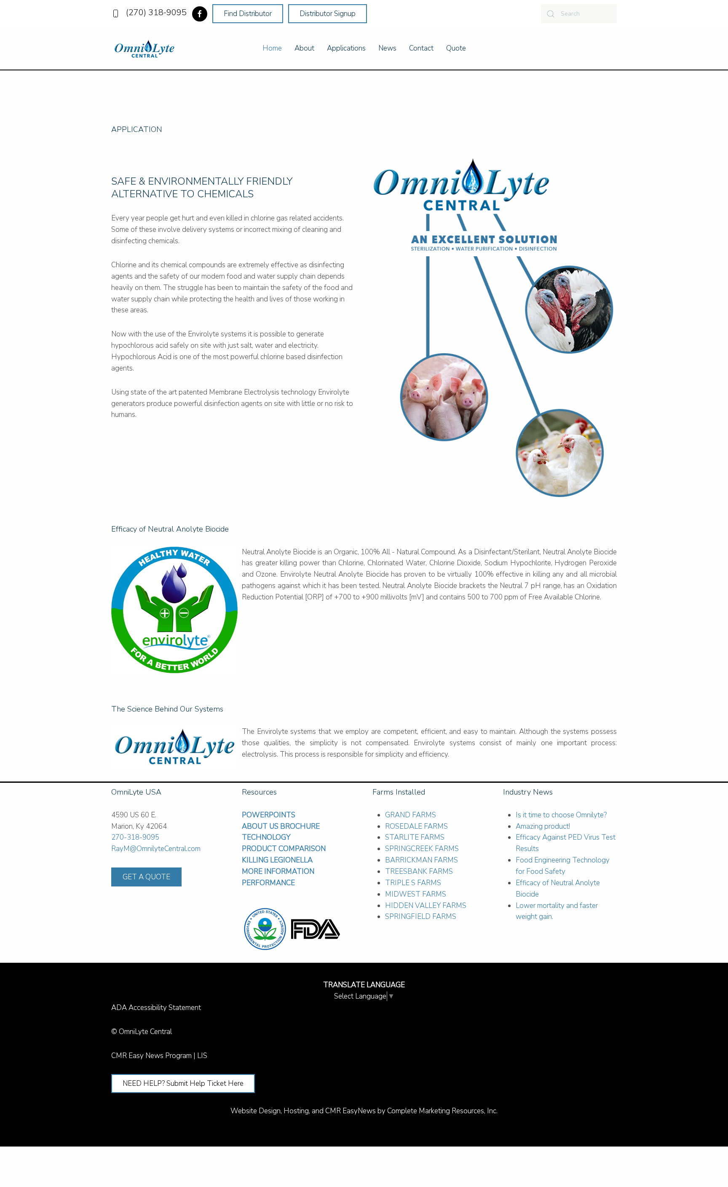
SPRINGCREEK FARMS (422, 849)
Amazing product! (543, 826)
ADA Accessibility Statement (156, 1007)
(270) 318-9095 (154, 12)
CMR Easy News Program (151, 1056)
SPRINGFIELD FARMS (420, 916)
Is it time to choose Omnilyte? (561, 815)
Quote (456, 48)
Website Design (255, 1111)
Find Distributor (248, 14)
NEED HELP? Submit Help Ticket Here (183, 1083)
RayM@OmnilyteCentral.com (156, 849)
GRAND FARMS (410, 815)
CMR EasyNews (350, 1111)
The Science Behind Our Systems (167, 709)
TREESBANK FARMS (419, 871)
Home (272, 48)
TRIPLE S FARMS (413, 883)
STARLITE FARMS (414, 837)
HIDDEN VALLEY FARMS (425, 905)
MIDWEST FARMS (415, 894)
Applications (346, 48)
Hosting (296, 1111)
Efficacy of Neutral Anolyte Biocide (170, 529)
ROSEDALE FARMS (416, 826)
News (387, 48)
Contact (421, 48)
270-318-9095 (135, 837)
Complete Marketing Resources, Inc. (442, 1111)
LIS (202, 1056)
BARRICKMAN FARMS (421, 860)
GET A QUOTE (146, 877)
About (304, 48)
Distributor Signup (328, 14)
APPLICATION (136, 129)
